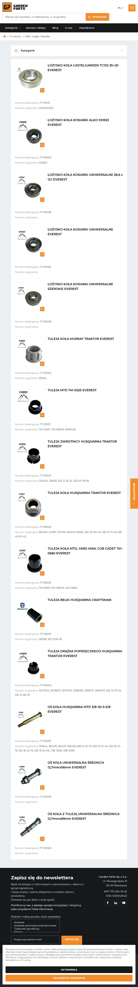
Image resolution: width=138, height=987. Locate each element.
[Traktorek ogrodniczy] (34, 928)
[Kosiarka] (34, 922)
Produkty (15, 36)
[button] (97, 17)
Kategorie (11, 27)
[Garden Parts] (15, 10)
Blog (55, 27)
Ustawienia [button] (69, 969)
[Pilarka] (34, 932)
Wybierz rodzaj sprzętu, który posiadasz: (36, 916)
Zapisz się (72, 939)
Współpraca (86, 27)
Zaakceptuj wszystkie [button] (69, 978)
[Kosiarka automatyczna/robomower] (34, 925)
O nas (68, 27)
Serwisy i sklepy (36, 27)
